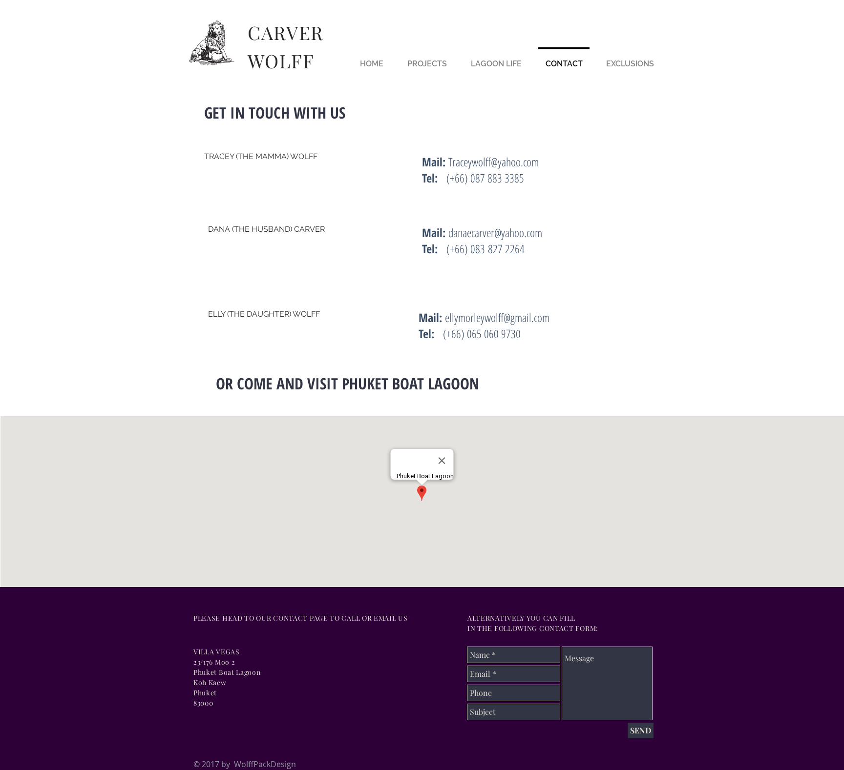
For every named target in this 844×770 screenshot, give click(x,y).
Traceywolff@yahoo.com (493, 162)
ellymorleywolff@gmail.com (497, 317)
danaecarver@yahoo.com (495, 232)
